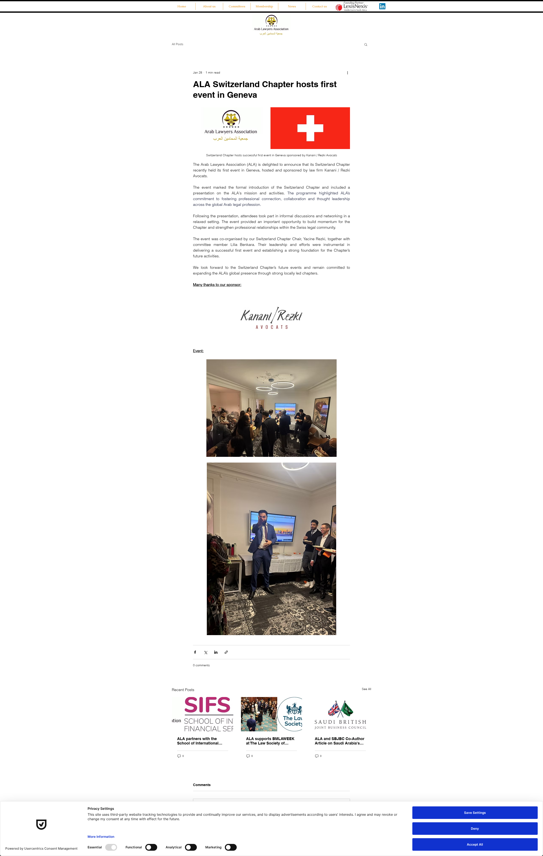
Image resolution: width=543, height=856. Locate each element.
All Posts (177, 44)
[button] (237, 6)
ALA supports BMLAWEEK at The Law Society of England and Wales (270, 740)
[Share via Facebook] (195, 652)
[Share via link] (226, 652)
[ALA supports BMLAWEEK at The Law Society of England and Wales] (271, 714)
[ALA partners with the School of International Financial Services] (202, 714)
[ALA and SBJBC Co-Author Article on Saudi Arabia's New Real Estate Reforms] (340, 714)
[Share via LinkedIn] (216, 652)
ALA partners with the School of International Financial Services (197, 740)
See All (366, 689)
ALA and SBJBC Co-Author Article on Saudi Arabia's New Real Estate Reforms (339, 740)
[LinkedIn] (382, 6)
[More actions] (347, 72)
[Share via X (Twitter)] (205, 652)
